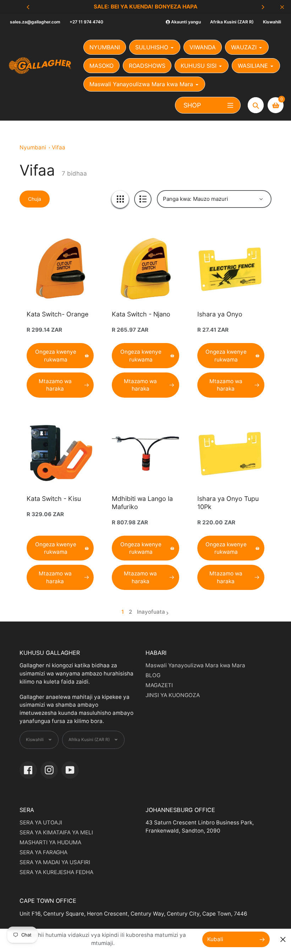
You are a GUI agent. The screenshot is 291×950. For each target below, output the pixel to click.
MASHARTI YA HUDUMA (50, 842)
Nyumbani (33, 147)
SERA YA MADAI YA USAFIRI (55, 862)
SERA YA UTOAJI (41, 822)
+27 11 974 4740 (86, 21)
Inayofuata (151, 611)
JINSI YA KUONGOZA (173, 695)
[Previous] (28, 7)
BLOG (153, 675)
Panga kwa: (177, 198)
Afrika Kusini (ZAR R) (232, 21)
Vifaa (58, 147)
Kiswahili (272, 21)
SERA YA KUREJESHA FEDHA (56, 872)
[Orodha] (143, 199)
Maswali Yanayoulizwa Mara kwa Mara (195, 665)
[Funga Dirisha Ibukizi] (283, 939)
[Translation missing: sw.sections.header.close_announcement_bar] (282, 7)
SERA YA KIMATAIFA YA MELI (56, 832)
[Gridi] (120, 199)
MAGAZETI (159, 685)
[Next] (262, 7)
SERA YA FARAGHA (43, 852)
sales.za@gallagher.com (35, 21)
